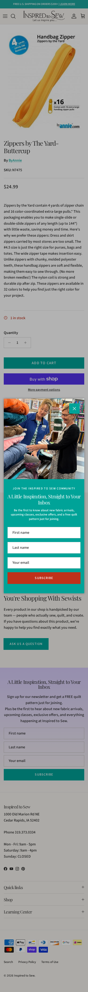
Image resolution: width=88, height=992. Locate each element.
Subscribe (44, 578)
